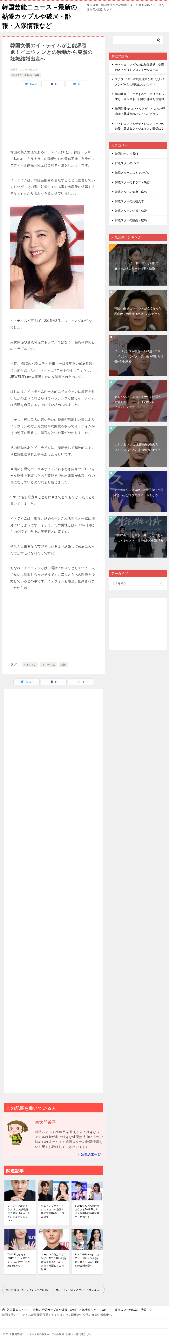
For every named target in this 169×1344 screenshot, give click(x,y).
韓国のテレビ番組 (126, 153)
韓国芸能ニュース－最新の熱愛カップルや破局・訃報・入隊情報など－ (39, 16)
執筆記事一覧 (91, 1155)
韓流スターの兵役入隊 (129, 201)
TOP (56, 1309)
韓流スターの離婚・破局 (131, 220)
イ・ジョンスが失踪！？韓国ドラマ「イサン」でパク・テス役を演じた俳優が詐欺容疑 (138, 356)
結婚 (63, 664)
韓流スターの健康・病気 (131, 191)
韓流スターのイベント (129, 163)
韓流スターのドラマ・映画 (132, 182)
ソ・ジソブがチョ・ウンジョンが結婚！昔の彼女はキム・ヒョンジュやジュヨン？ (19, 1213)
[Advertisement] (53, 120)
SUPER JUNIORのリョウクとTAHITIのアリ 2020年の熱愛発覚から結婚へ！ (87, 1211)
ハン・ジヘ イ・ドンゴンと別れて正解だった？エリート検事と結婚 (137, 265)
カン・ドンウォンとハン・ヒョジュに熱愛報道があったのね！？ (80, 1289)
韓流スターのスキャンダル (132, 172)
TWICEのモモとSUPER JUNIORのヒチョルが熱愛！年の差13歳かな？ (19, 1260)
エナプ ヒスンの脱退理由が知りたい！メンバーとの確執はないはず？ (137, 447)
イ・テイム (48, 664)
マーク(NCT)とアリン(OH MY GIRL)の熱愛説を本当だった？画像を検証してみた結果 (53, 1262)
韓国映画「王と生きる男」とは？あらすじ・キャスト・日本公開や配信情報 (138, 537)
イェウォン (30, 664)
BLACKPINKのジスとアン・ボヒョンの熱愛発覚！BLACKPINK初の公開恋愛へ (87, 1260)
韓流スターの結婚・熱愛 (25, 75)
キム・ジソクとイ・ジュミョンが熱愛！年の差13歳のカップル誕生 (53, 1211)
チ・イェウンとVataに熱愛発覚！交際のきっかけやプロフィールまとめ (138, 492)
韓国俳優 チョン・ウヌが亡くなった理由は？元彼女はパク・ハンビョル (137, 311)
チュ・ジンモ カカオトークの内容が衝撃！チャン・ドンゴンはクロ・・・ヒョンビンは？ (138, 402)
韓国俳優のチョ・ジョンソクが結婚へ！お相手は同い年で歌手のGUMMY (30, 1289)
